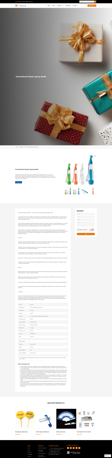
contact (75, 5)
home (49, 5)
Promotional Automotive (40, 451)
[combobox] (86, 2)
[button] (95, 156)
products (59, 5)
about (53, 5)
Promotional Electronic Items (41, 456)
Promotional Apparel (42, 448)
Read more (17, 434)
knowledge (68, 5)
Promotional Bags (41, 453)
